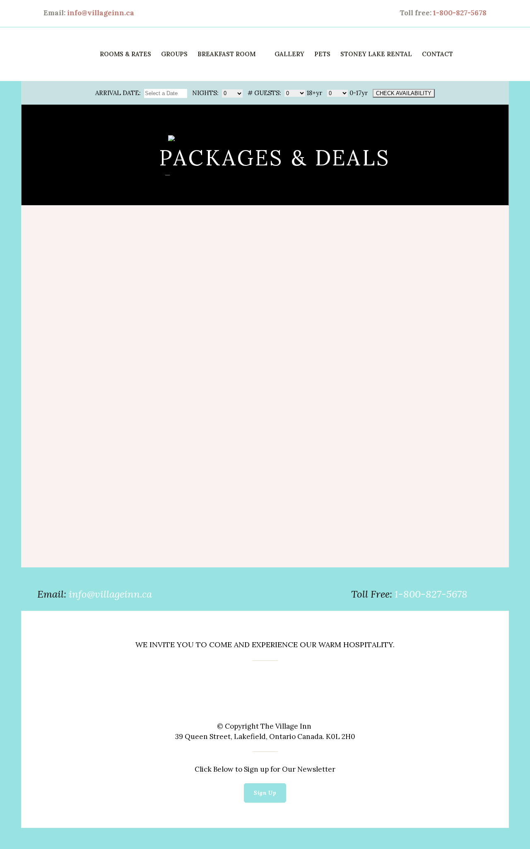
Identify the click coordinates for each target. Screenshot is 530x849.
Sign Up (265, 792)
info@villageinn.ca (100, 12)
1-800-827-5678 (460, 12)
